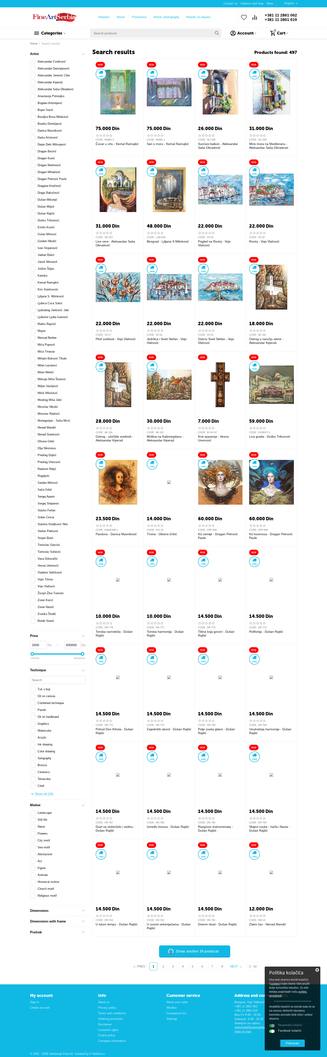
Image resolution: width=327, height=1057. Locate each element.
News (270, 3)
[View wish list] (243, 20)
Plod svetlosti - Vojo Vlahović (116, 339)
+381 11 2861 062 (281, 15)
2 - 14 (252, 966)
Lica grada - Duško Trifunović (269, 436)
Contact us (231, 3)
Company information (111, 1041)
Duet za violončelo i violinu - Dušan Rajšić (115, 828)
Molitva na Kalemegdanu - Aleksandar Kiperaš (165, 438)
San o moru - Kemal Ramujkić (168, 144)
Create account (40, 1007)
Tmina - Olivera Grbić (162, 534)
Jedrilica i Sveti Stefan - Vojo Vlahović (167, 341)
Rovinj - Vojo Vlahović (264, 241)
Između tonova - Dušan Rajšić (168, 826)
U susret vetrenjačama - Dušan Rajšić (169, 926)
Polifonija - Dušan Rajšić (266, 631)
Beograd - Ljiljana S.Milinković (168, 241)
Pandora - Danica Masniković (116, 534)
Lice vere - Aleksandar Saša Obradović (115, 243)
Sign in (34, 1002)
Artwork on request (198, 17)
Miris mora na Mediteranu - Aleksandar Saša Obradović (268, 145)
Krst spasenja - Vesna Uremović (213, 438)
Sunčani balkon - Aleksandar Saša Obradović (218, 145)
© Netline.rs (97, 1053)
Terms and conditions (112, 1013)
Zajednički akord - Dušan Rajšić (169, 729)
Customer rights (108, 1030)
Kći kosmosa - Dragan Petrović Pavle (271, 536)
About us (104, 1002)
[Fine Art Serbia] (53, 17)
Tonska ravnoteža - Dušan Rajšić (114, 633)
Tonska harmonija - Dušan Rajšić (165, 633)
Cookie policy (106, 1035)
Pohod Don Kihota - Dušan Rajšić (114, 731)
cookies (275, 983)
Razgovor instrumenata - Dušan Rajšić (215, 828)
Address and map (252, 3)
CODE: (99, 139)
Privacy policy (107, 1007)
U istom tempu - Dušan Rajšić (116, 924)
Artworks (104, 17)
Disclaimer (105, 1024)
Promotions (139, 17)
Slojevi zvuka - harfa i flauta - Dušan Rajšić (269, 828)
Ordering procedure (110, 1018)
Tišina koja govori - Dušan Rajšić (216, 633)
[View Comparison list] (254, 20)
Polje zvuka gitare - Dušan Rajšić (216, 731)
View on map (242, 1031)
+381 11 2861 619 (281, 19)
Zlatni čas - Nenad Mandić (267, 924)
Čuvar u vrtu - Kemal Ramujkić (117, 144)
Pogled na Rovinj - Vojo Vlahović (214, 243)
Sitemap (171, 1018)
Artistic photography (166, 17)
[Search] (216, 33)
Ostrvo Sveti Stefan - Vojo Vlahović (216, 341)
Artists (121, 17)
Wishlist (171, 1007)
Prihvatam (292, 1043)
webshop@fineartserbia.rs (251, 1027)
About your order (177, 1002)
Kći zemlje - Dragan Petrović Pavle (218, 536)
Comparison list (176, 1013)
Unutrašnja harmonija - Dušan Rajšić (270, 731)
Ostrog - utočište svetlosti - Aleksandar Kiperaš (114, 438)
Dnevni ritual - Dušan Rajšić (217, 924)
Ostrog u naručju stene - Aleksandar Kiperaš (266, 341)
